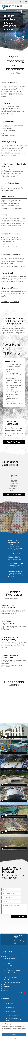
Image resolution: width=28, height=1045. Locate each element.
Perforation (7, 963)
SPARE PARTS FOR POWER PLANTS (14, 442)
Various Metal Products (10, 979)
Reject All (14, 1042)
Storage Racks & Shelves (11, 977)
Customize (14, 1038)
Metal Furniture (8, 975)
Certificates (7, 986)
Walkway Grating (8, 968)
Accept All (14, 1034)
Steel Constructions (9, 961)
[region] (14, 1033)
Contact (6, 990)
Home (4, 956)
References (7, 984)
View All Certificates (14, 495)
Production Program (10, 959)
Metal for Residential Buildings (12, 970)
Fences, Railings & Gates (11, 972)
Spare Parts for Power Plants (12, 982)
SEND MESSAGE (19, 916)
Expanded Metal (8, 965)
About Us (6, 988)
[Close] (26, 1023)
